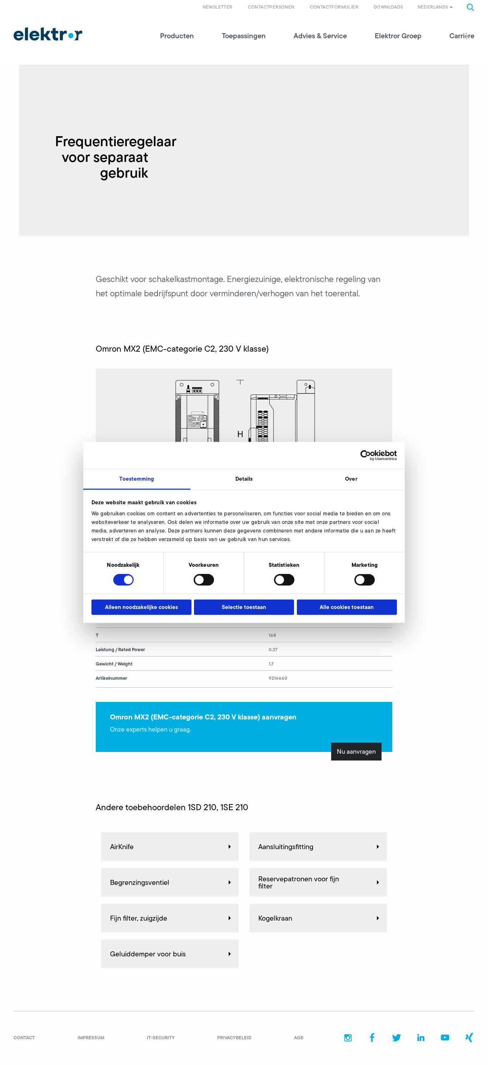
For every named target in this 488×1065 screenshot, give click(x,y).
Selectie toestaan (244, 607)
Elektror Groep (398, 35)
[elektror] (48, 34)
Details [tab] (244, 479)
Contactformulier (334, 7)
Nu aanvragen (356, 751)
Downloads (388, 7)
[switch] (204, 580)
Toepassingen (244, 35)
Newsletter (218, 7)
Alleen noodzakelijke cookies (141, 607)
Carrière (461, 35)
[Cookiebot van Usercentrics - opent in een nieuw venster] (365, 455)
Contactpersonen (271, 7)
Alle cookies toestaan (347, 607)
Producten (177, 35)
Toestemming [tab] (136, 479)
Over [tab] (351, 479)
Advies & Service (320, 35)
